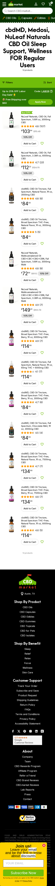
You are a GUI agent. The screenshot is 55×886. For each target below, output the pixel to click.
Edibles (41, 18)
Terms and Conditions (27, 714)
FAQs (28, 709)
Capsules (26, 18)
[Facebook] (12, 731)
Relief (27, 653)
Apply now (40, 102)
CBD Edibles (27, 616)
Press (27, 794)
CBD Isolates (27, 635)
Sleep (27, 649)
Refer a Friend (27, 775)
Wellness (27, 667)
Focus (27, 663)
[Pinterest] (24, 731)
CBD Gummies (27, 621)
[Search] (5, 11)
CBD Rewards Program (27, 766)
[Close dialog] (44, 845)
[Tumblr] (42, 731)
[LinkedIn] (36, 731)
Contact (27, 799)
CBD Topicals (27, 626)
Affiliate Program (27, 770)
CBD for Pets (27, 630)
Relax (27, 658)
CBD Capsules (27, 611)
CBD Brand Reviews (27, 780)
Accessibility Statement (27, 723)
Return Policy (27, 704)
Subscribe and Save (27, 690)
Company (27, 756)
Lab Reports (27, 789)
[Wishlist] (42, 4)
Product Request (27, 695)
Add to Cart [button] (30, 143)
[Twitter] (18, 731)
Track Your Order (27, 686)
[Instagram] (30, 731)
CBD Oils (11, 18)
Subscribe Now (23, 873)
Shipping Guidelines (27, 700)
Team (27, 761)
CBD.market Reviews (27, 784)
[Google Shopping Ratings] (27, 740)
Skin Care (27, 672)
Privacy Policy (27, 718)
